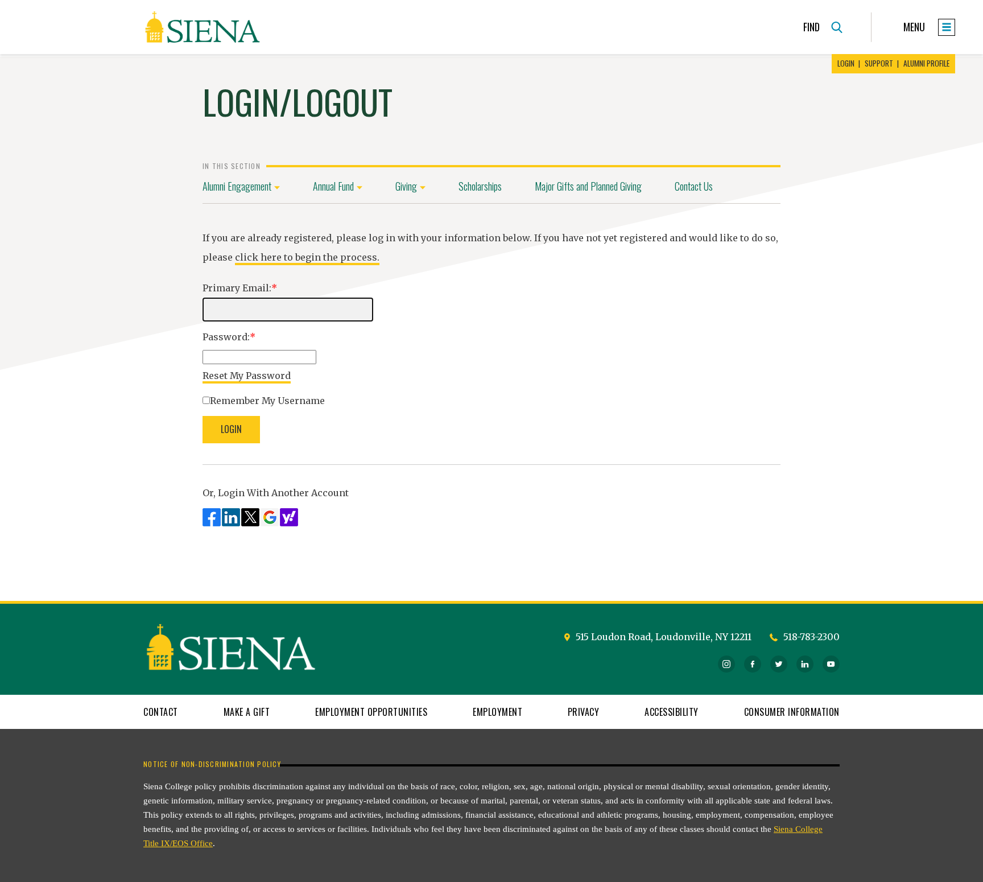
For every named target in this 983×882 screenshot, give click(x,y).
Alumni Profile (926, 64)
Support (879, 64)
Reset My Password (247, 375)
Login (845, 64)
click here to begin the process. (307, 257)
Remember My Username (267, 400)
